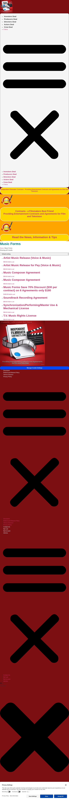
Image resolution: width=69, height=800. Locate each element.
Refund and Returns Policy (11, 372)
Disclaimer (6, 370)
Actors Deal (9, 24)
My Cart (5, 529)
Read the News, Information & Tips (34, 237)
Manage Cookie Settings (34, 368)
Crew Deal (8, 27)
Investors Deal (10, 16)
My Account (6, 531)
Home (2, 248)
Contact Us (6, 527)
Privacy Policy (7, 376)
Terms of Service (8, 374)
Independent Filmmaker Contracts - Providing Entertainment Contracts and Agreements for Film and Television (34, 190)
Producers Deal (10, 19)
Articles (5, 533)
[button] (34, 100)
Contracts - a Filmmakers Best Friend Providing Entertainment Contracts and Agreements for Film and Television (34, 214)
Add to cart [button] (11, 262)
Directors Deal (10, 22)
